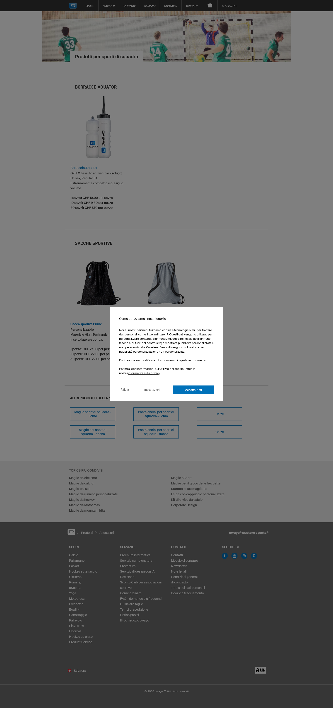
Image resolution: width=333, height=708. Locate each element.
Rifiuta (125, 389)
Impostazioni (151, 389)
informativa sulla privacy (144, 373)
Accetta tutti (193, 390)
